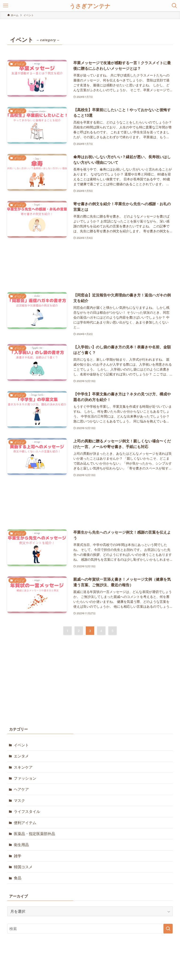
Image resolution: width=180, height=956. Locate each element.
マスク (19, 800)
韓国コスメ (23, 866)
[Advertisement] (90, 266)
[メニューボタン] (5, 5)
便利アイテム (25, 822)
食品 (17, 877)
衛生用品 (21, 844)
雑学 (17, 855)
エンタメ (21, 756)
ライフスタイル (27, 811)
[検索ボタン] (174, 5)
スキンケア (23, 767)
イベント (21, 745)
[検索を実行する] (168, 929)
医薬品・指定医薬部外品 (34, 833)
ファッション (25, 778)
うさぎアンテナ (90, 5)
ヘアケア (21, 789)
